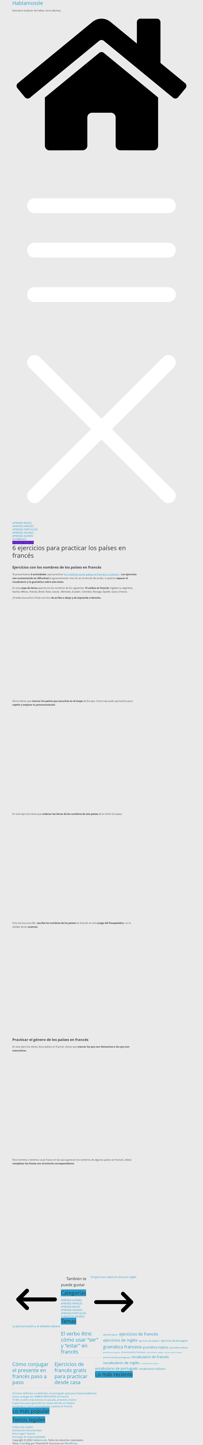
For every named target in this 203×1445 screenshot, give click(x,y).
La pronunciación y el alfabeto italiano (36, 1326)
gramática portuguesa (111, 1352)
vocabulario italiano (152, 1369)
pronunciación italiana (173, 1352)
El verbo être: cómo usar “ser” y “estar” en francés (79, 1342)
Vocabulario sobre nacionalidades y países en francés (42, 1406)
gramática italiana (179, 1347)
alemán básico (110, 1334)
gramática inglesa (156, 1347)
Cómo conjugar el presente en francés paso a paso (30, 1373)
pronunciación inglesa (154, 1352)
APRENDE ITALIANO (23, 532)
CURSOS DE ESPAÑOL (73, 1316)
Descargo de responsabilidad (28, 1436)
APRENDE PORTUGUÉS (25, 529)
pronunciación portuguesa (116, 1357)
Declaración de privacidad (26, 1430)
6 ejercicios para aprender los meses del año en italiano (43, 1403)
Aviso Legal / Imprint (23, 1433)
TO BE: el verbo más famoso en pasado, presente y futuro (44, 1399)
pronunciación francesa (133, 1352)
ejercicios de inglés (120, 1340)
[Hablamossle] (101, 153)
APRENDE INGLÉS (22, 523)
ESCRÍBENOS (19, 539)
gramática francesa (122, 1347)
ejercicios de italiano (149, 1340)
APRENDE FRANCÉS (23, 526)
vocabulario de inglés (121, 1362)
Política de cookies (22, 1427)
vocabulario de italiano (150, 1363)
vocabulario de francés (150, 1356)
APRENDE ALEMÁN (22, 536)
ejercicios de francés (138, 1334)
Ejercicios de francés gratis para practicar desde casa (71, 1373)
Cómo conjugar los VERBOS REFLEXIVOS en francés (40, 1396)
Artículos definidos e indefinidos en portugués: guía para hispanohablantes (54, 1393)
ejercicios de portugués (174, 1340)
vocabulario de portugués (116, 1368)
